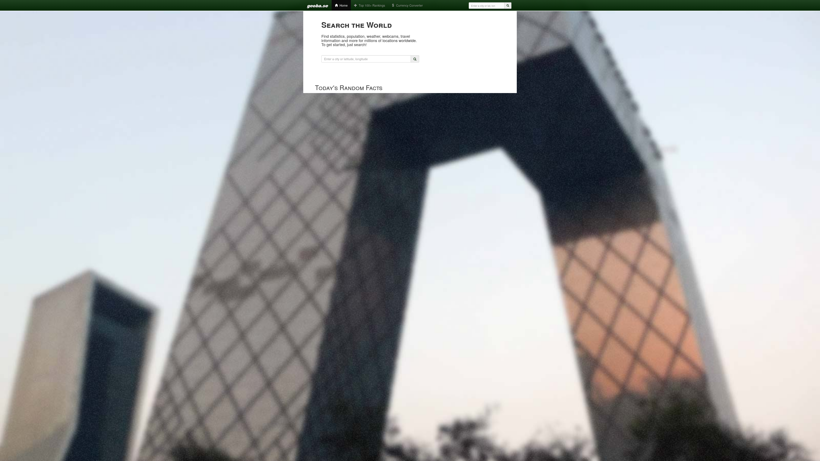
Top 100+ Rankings (371, 5)
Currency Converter (408, 5)
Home (343, 5)
